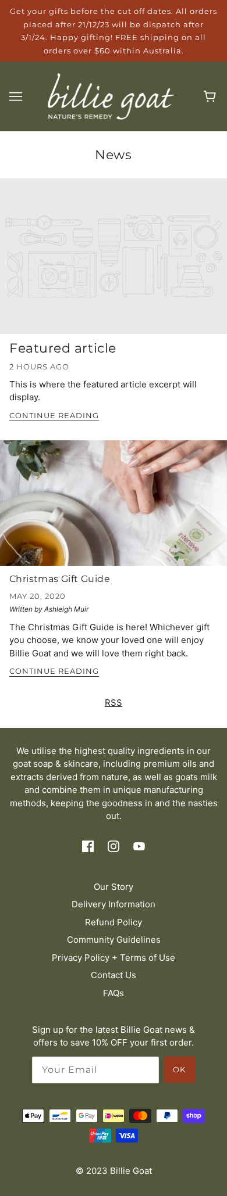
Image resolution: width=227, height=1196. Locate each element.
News (113, 155)
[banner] (111, 95)
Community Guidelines (114, 939)
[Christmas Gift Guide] (113, 507)
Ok (179, 1069)
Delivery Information (113, 904)
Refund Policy (113, 922)
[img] (88, 846)
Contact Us (113, 974)
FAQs (113, 993)
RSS (113, 702)
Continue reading (54, 416)
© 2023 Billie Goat (114, 1170)
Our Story (113, 886)
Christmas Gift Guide (59, 578)
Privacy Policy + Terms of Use (113, 957)
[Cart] (211, 96)
